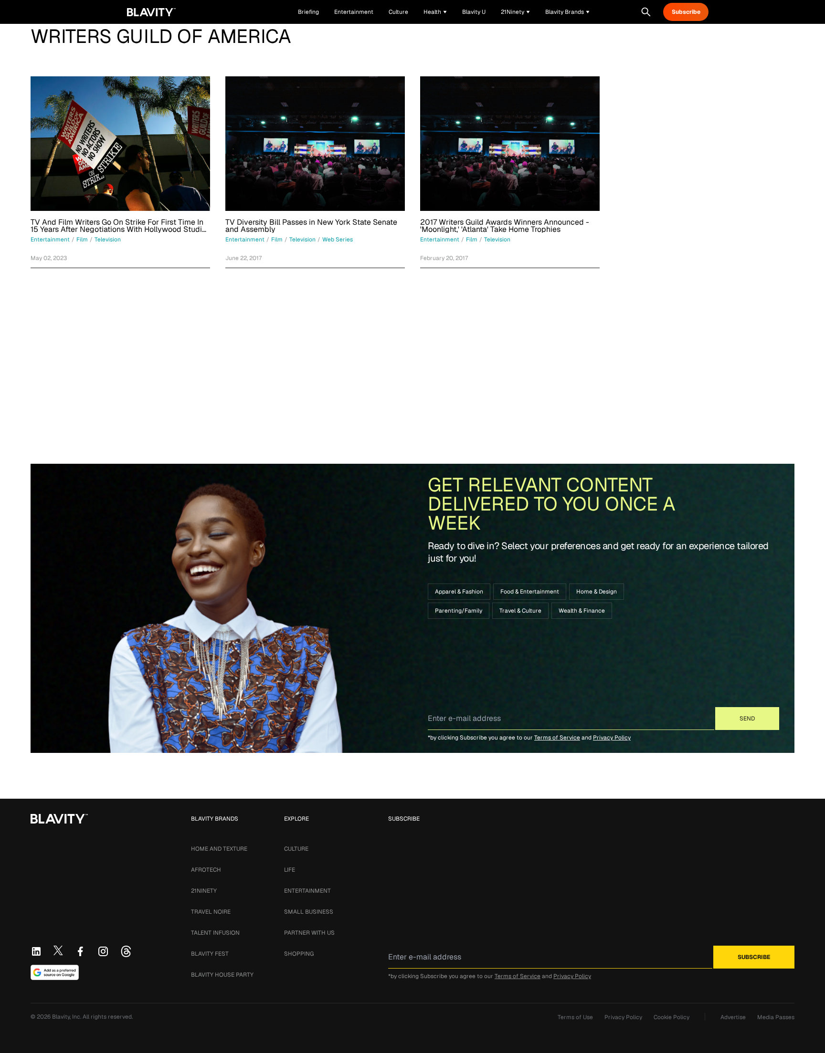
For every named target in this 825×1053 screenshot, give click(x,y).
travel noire (211, 912)
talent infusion (215, 933)
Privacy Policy (612, 737)
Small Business (308, 912)
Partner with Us (309, 933)
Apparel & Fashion (459, 591)
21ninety (204, 891)
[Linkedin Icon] (36, 951)
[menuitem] (435, 12)
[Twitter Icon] (58, 950)
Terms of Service (557, 737)
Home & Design (596, 591)
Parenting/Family (458, 611)
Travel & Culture (520, 611)
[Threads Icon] (126, 951)
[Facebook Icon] (80, 951)
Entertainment (307, 891)
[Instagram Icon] (103, 951)
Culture (296, 849)
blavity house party (222, 975)
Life (289, 870)
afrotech (206, 870)
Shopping (299, 954)
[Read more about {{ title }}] (120, 143)
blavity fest (210, 954)
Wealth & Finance (582, 611)
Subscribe (686, 12)
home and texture (219, 849)
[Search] (646, 11)
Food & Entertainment (529, 591)
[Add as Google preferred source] (55, 972)
